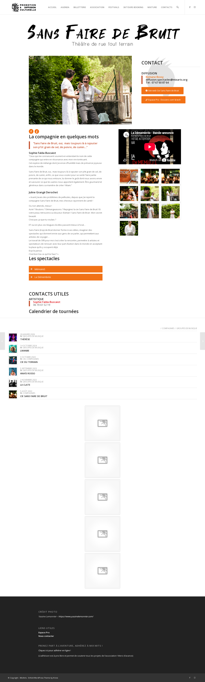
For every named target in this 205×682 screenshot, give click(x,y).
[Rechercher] (177, 7)
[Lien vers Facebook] (189, 7)
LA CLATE (25, 384)
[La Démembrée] (149, 176)
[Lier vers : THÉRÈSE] (13, 337)
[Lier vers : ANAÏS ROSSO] (13, 372)
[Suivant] (124, 90)
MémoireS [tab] (39, 269)
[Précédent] (36, 90)
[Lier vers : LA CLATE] (13, 383)
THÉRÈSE (25, 339)
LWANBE (24, 350)
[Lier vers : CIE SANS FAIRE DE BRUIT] (13, 394)
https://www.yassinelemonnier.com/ (75, 616)
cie (24, 359)
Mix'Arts (23, 678)
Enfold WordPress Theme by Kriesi (43, 678)
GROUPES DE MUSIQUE (33, 336)
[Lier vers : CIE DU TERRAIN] (13, 360)
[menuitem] (52, 7)
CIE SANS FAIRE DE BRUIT (33, 396)
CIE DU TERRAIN (29, 362)
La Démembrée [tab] (42, 277)
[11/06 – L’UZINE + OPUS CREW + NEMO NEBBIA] (2, 341)
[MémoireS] (129, 176)
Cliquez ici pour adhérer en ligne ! (54, 650)
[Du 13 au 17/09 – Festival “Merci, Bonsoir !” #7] (202, 341)
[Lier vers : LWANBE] (13, 349)
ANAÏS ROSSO (27, 373)
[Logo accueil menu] (23, 7)
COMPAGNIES (33, 359)
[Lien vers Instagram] (194, 7)
